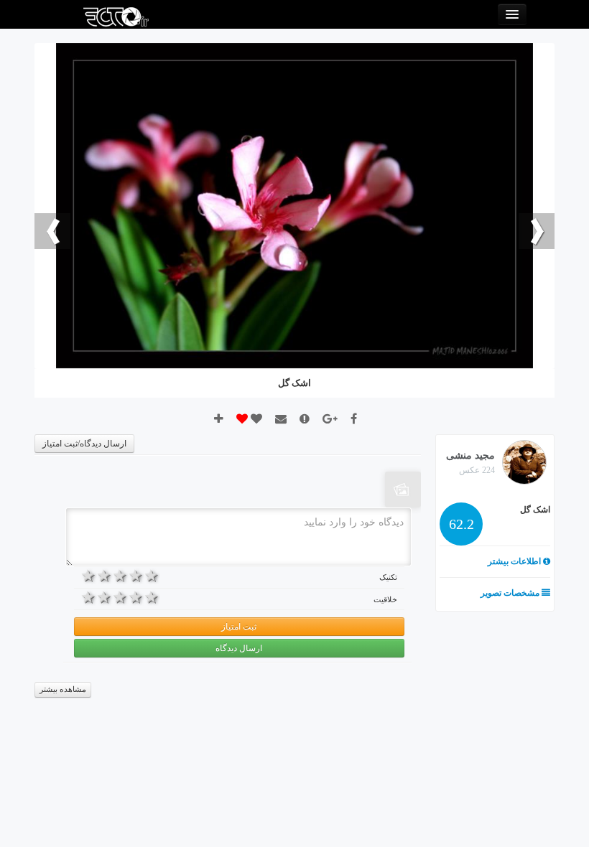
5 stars (89, 575)
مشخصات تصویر (511, 593)
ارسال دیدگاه (238, 648)
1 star (152, 575)
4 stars (105, 575)
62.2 (461, 524)
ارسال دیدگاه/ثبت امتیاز (84, 444)
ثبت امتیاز (238, 627)
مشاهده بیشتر (63, 689)
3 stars (121, 575)
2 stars (136, 575)
